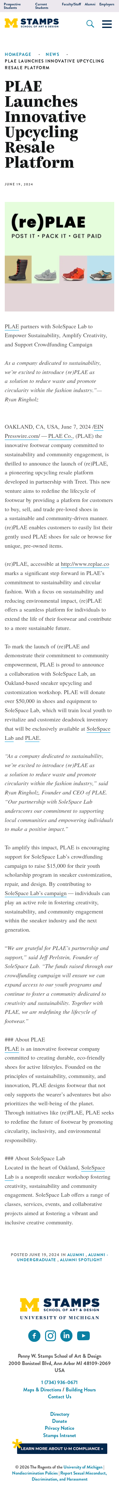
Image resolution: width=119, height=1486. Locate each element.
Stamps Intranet (59, 1435)
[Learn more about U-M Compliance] (59, 1445)
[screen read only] (107, 24)
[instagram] (50, 1336)
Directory (59, 1414)
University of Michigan (82, 1467)
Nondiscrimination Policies (35, 1473)
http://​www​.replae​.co (85, 563)
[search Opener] (90, 24)
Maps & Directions (42, 1389)
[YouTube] (83, 1336)
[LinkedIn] (66, 1336)
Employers (106, 4)
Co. (60, 435)
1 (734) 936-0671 (59, 1382)
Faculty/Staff (71, 4)
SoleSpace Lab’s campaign (36, 893)
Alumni (90, 4)
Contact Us (59, 1396)
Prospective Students (12, 6)
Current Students (41, 6)
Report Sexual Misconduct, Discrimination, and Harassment (69, 1476)
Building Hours (81, 1389)
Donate (59, 1421)
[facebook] (34, 1336)
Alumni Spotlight (81, 1260)
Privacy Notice (59, 1428)
